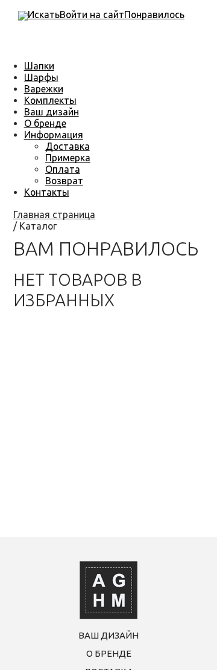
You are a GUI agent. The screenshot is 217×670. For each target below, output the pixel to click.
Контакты (46, 192)
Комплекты (50, 100)
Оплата (62, 169)
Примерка (67, 157)
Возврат (64, 180)
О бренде (45, 123)
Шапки (39, 65)
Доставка (67, 146)
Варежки (43, 88)
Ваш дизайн (51, 111)
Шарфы (41, 77)
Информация (53, 134)
